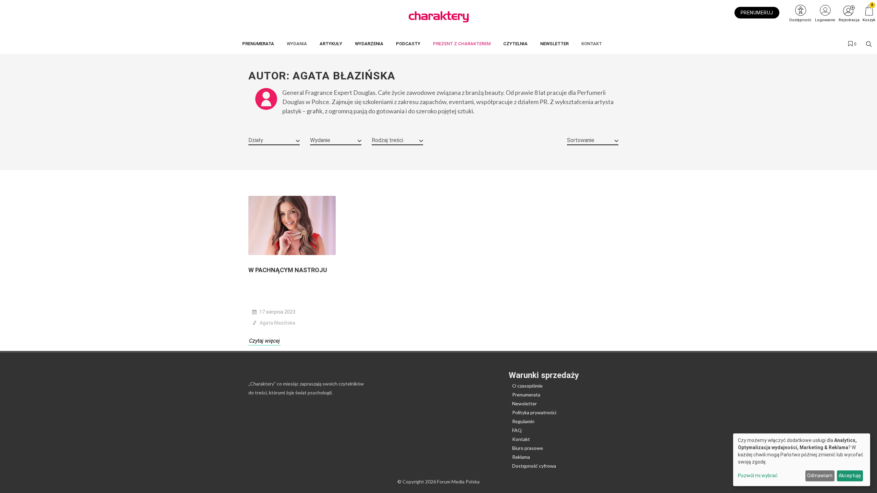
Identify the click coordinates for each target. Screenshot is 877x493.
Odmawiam (819, 475)
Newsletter (524, 403)
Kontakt (521, 439)
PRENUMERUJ (757, 12)
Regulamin (523, 421)
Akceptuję (850, 475)
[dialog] (801, 459)
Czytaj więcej (264, 341)
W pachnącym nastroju (287, 270)
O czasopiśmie (527, 386)
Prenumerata (526, 394)
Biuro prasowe (527, 448)
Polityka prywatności (534, 412)
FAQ (517, 430)
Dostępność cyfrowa (534, 466)
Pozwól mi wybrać (758, 475)
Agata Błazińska (277, 323)
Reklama (521, 457)
